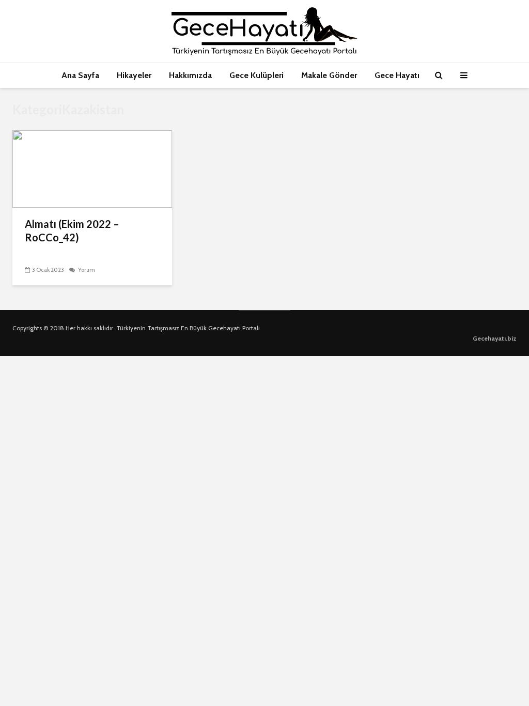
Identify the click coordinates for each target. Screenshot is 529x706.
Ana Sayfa (80, 75)
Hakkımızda (190, 75)
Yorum (86, 269)
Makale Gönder (329, 75)
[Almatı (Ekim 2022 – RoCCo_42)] (92, 168)
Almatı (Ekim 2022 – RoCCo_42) (72, 230)
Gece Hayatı (397, 75)
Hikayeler (134, 75)
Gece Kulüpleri (256, 75)
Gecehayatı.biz (495, 338)
